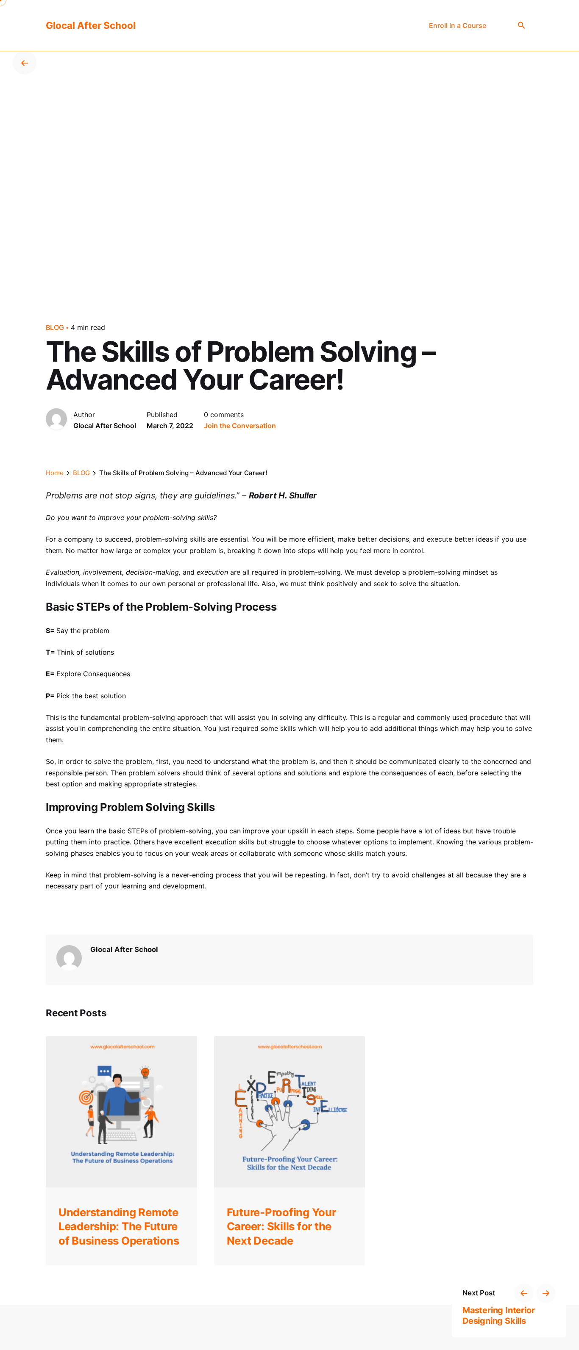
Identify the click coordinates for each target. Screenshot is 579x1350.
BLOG (55, 327)
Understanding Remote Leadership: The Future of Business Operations (118, 1226)
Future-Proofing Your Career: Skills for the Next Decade (281, 1226)
